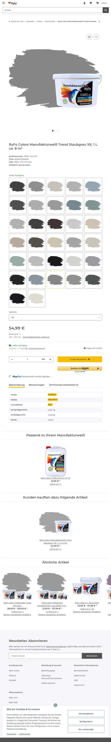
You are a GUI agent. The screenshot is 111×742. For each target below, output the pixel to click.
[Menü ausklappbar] (3, 1)
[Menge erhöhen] (50, 359)
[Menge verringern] (12, 359)
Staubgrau (52, 394)
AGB (76, 680)
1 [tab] (53, 131)
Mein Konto (14, 670)
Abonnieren (91, 656)
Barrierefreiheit (81, 670)
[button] (84, 3)
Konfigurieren (86, 721)
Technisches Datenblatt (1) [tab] (63, 385)
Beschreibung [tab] (17, 385)
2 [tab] (55, 131)
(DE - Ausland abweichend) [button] (35, 348)
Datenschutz (24, 734)
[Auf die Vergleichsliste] (89, 37)
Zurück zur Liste (17, 21)
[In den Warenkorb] (11, 30)
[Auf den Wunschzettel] (96, 37)
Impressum (11, 734)
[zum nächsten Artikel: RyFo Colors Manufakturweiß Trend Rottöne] (99, 21)
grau (50, 404)
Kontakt (12, 680)
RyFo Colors (52, 399)
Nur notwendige (86, 729)
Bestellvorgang (48, 670)
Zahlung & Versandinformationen (51, 677)
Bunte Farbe (24, 165)
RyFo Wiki (13, 702)
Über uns (13, 697)
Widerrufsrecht (48, 683)
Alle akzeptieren (86, 713)
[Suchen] (106, 10)
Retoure (12, 675)
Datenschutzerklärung (56, 646)
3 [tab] (58, 131)
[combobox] (55, 317)
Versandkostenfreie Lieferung (36, 337)
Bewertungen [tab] (37, 385)
